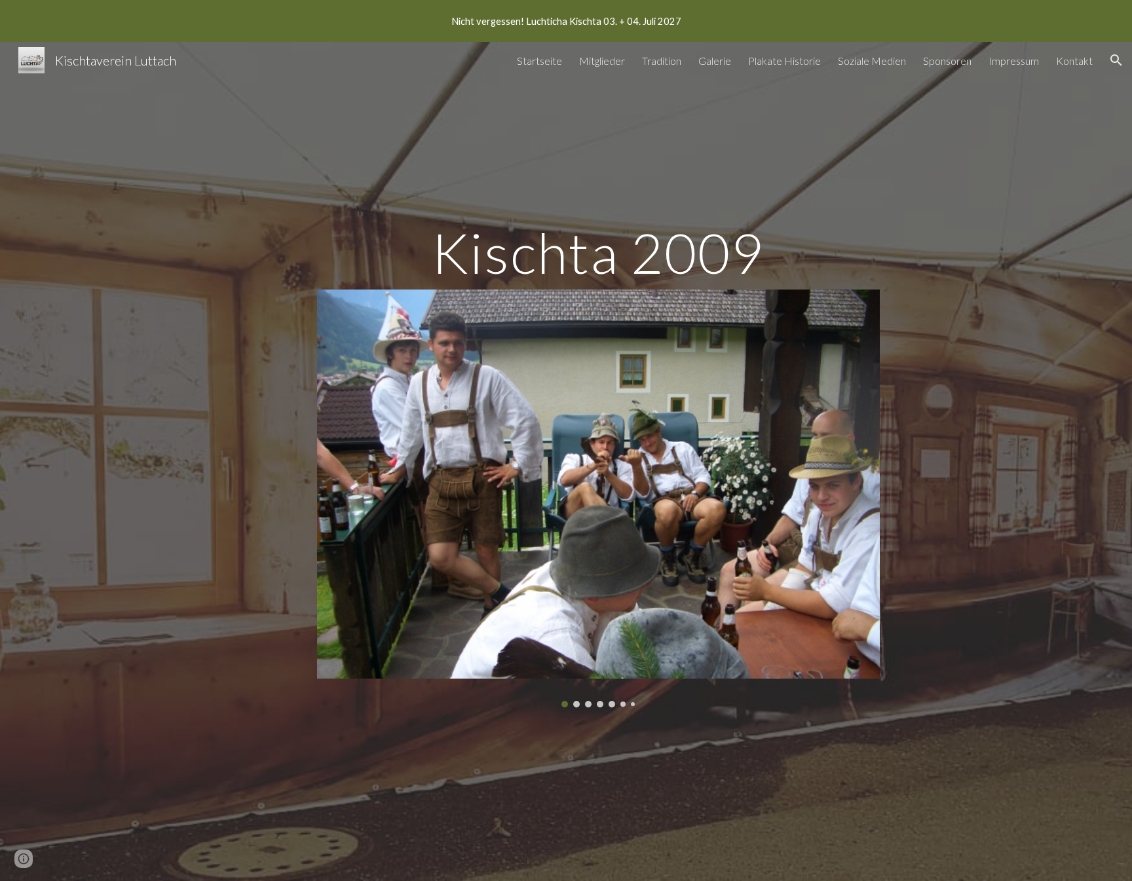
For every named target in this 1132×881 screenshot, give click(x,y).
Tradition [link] (661, 60)
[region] (566, 21)
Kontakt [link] (1074, 60)
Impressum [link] (1014, 60)
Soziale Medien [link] (872, 60)
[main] (598, 253)
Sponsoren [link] (947, 60)
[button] (1116, 60)
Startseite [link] (539, 60)
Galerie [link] (714, 60)
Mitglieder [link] (602, 60)
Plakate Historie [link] (784, 60)
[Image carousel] (598, 498)
